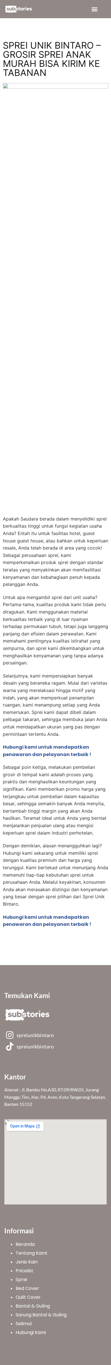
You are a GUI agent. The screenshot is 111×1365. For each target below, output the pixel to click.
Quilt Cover (28, 1297)
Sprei (21, 1279)
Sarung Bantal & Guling (41, 1315)
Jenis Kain (27, 1262)
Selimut (24, 1323)
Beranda (25, 1244)
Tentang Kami (31, 1253)
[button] (94, 9)
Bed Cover (27, 1288)
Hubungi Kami (31, 1332)
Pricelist (24, 1270)
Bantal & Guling (33, 1306)
